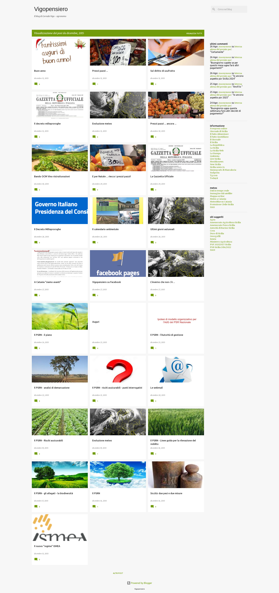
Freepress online (218, 128)
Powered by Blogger (141, 583)
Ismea (213, 239)
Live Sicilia (215, 159)
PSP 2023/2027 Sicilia (220, 244)
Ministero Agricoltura (221, 241)
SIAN (212, 250)
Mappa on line (217, 196)
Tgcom (213, 175)
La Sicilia (214, 148)
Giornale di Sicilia (219, 131)
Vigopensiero (51, 9)
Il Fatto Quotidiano (219, 137)
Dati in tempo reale (219, 190)
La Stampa (215, 153)
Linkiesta (214, 156)
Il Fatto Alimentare (219, 134)
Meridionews (216, 161)
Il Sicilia (214, 142)
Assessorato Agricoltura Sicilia (225, 222)
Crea (212, 230)
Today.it (214, 178)
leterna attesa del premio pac (226, 48)
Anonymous (225, 46)
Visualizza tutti (194, 33)
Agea (212, 219)
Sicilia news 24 (217, 167)
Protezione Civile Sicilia (222, 204)
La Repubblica (217, 145)
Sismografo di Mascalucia (223, 170)
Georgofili (215, 236)
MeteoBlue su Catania (221, 201)
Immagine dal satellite (221, 193)
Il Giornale (215, 139)
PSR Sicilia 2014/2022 (220, 247)
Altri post (118, 573)
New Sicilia (215, 164)
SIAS (212, 207)
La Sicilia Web (217, 150)
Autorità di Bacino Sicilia (222, 228)
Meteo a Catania (218, 199)
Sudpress (214, 172)
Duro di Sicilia (217, 233)
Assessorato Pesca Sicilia (222, 225)
